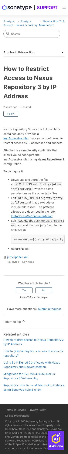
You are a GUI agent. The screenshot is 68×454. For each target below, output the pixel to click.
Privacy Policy (37, 409)
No (43, 290)
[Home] (30, 8)
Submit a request (49, 309)
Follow (10, 113)
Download (28, 261)
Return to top (12, 322)
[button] (64, 8)
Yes (24, 290)
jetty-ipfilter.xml (17, 257)
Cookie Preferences (17, 415)
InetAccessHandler (16, 138)
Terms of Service (15, 409)
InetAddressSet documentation (32, 216)
